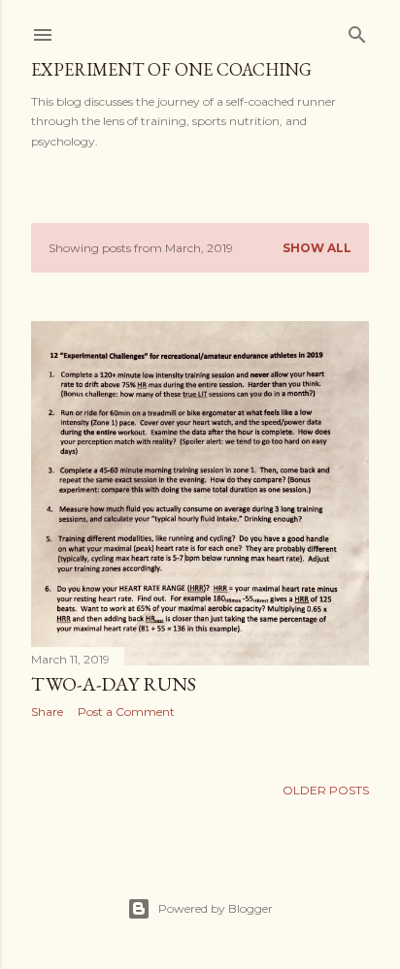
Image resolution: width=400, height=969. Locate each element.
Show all (317, 248)
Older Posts (326, 790)
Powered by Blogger (215, 908)
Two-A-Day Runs (113, 683)
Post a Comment (126, 711)
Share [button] (47, 711)
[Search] (357, 30)
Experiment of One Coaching (171, 69)
